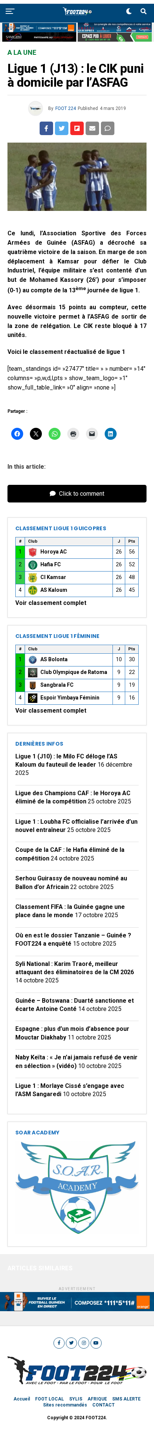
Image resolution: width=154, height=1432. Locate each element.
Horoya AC (53, 552)
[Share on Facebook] (46, 128)
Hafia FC (50, 564)
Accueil (21, 1399)
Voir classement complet (50, 602)
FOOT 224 (65, 108)
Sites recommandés (65, 1405)
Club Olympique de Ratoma (73, 672)
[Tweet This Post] (61, 128)
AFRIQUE (97, 1399)
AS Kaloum (53, 590)
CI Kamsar (53, 577)
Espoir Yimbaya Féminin (69, 698)
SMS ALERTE (126, 1399)
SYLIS (75, 1399)
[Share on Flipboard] (77, 128)
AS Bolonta (54, 659)
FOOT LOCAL (49, 1399)
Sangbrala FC (57, 685)
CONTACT (103, 1405)
